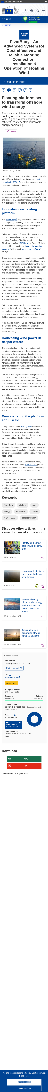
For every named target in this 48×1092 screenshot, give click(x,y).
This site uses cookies (11, 1073)
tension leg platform (31, 249)
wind (34, 505)
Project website (13, 669)
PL (31, 90)
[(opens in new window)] (10, 9)
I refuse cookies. (24, 1088)
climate (35, 511)
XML (26, 759)
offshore (22, 505)
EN (9, 90)
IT (25, 90)
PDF (26, 766)
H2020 (8, 25)
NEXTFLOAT (31, 465)
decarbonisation (29, 518)
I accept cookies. (24, 1082)
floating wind (26, 426)
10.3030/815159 (11, 677)
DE (4, 90)
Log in (25, 10)
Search (37, 10)
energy (7, 511)
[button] (31, 10)
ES (14, 90)
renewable (20, 511)
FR (20, 90)
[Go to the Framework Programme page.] (24, 35)
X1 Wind (23, 243)
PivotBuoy (11, 220)
